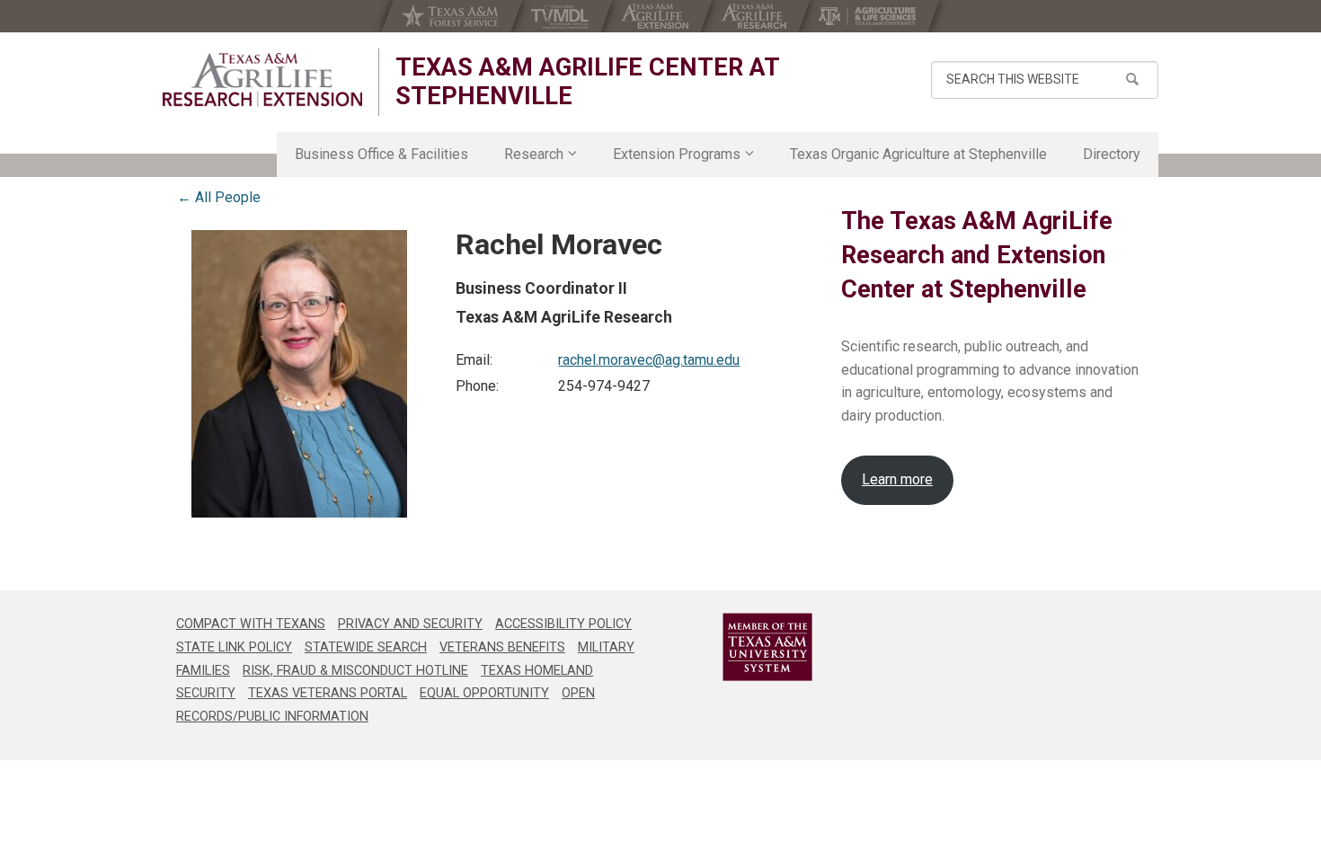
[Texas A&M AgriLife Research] (755, 16)
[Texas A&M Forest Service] (452, 16)
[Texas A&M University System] (743, 647)
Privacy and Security (410, 624)
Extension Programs (676, 154)
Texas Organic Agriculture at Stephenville (918, 154)
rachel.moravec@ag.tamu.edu (649, 359)
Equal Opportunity (484, 693)
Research (533, 154)
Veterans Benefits (502, 647)
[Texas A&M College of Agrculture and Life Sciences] (869, 16)
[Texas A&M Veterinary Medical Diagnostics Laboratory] (562, 16)
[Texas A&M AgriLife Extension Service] (656, 16)
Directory (1111, 154)
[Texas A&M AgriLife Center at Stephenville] (262, 80)
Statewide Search (366, 647)
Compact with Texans (250, 624)
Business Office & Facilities (381, 154)
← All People (219, 197)
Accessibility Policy (563, 624)
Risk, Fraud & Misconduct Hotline (355, 670)
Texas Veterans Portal (327, 693)
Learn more (897, 479)
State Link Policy (234, 647)
